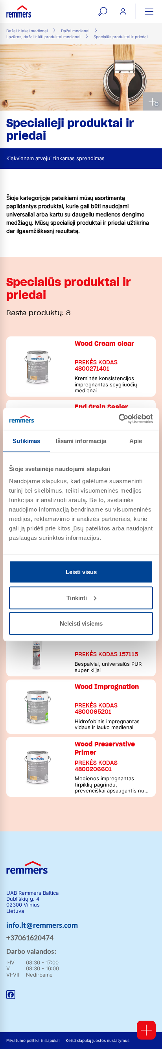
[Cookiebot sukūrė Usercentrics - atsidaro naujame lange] (118, 419)
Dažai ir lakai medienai (27, 31)
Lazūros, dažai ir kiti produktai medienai (43, 37)
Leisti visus (81, 572)
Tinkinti (76, 597)
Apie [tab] (135, 440)
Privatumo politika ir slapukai (32, 1040)
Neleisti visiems (81, 623)
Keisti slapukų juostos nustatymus (97, 1040)
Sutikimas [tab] (26, 440)
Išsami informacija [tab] (81, 440)
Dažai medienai (75, 31)
